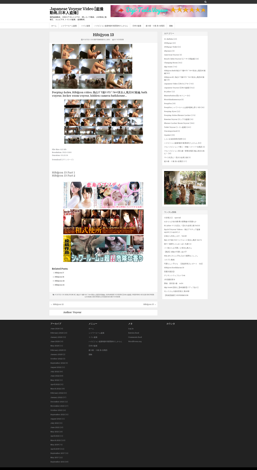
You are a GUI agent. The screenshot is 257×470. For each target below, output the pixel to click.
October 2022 (56, 359)
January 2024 (56, 337)
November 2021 (57, 406)
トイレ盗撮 (85, 26)
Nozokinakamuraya (172, 99)
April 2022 (55, 384)
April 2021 (54, 436)
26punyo (168, 51)
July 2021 (54, 423)
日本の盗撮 (137, 26)
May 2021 (54, 432)
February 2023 (56, 350)
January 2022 (56, 397)
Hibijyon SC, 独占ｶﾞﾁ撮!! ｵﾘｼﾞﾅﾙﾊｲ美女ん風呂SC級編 (85, 295)
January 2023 (56, 354)
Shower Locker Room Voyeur (106, 297)
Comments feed (135, 337)
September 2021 (57, 415)
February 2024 (56, 333)
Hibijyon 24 (60, 281)
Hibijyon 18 (59, 277)
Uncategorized (170, 131)
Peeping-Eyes (170, 111)
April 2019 (54, 449)
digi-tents (168, 67)
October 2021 (56, 410)
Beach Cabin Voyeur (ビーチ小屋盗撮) (179, 59)
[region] (185, 187)
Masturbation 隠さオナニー (175, 96)
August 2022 (55, 367)
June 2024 (54, 329)
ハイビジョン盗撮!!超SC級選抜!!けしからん (111, 26)
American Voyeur (171, 55)
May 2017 (54, 457)
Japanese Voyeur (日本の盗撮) (118, 295)
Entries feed (133, 333)
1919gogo (168, 43)
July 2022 (54, 372)
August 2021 (55, 419)
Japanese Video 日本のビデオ (176, 84)
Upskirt (167, 135)
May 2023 (54, 346)
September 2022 (57, 363)
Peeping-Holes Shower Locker (177, 115)
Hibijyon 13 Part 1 (63, 172)
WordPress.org (135, 341)
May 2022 (54, 380)
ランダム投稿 (170, 212)
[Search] (206, 2)
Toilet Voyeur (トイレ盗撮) (175, 127)
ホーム (53, 26)
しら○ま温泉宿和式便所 (173, 139)
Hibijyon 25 (60, 285)
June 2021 (54, 427)
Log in (130, 329)
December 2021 (57, 402)
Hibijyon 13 (103, 35)
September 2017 (57, 453)
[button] (185, 187)
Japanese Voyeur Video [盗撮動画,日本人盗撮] (76, 11)
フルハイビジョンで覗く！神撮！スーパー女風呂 (183, 147)
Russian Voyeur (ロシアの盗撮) (177, 119)
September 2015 (57, 462)
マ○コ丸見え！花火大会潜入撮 (176, 157)
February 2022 (56, 393)
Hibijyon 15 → (149, 304)
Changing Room (170, 63)
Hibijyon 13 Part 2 (63, 175)
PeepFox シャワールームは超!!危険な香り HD (182, 107)
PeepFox (168, 104)
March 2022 (55, 389)
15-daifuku (168, 39)
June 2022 (55, 376)
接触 (171, 26)
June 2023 (55, 341)
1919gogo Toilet (170, 47)
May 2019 (54, 445)
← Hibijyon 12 (57, 304)
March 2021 (55, 440)
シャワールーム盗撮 (69, 26)
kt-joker (167, 92)
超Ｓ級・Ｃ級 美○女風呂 (155, 26)
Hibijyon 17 (59, 273)
